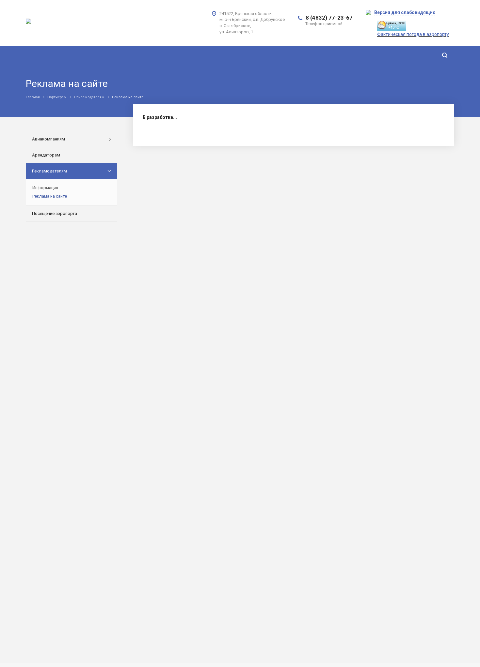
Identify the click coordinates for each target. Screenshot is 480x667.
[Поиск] (444, 55)
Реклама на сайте (49, 196)
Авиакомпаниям (48, 139)
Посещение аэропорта (54, 213)
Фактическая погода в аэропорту (413, 34)
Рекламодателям (49, 171)
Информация (45, 187)
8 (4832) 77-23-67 (329, 17)
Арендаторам (46, 155)
